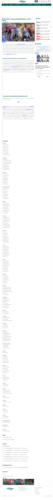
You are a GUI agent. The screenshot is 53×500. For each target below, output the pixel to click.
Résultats (39, 76)
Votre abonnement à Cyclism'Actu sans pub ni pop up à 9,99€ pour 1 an (43, 22)
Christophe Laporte (15, 66)
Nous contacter (36, 489)
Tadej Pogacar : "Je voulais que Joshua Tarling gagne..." (43, 36)
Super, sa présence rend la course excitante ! (43, 70)
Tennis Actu (44, 4)
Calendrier (11, 4)
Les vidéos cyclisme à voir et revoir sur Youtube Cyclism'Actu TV (43, 25)
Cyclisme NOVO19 (29, 4)
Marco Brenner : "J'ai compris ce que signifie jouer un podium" (43, 34)
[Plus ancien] (35, 41)
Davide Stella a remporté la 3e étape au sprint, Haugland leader (43, 28)
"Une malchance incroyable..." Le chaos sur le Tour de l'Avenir (43, 31)
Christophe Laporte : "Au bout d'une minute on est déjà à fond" (43, 39)
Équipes (7, 4)
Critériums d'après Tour (37, 4)
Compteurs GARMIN (41, 49)
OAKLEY (46, 49)
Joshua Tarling (28, 109)
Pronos (23, 4)
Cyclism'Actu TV (17, 4)
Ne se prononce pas (40, 74)
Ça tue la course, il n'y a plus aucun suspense (43, 73)
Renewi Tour (40, 46)
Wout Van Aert (9, 54)
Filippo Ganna (7, 69)
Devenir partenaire (37, 488)
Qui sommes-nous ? (37, 491)
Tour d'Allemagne (45, 46)
